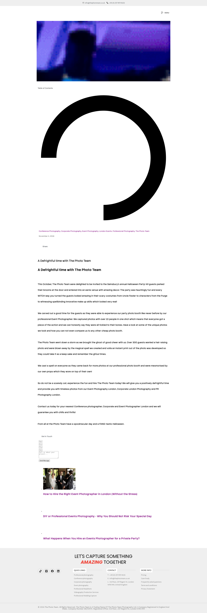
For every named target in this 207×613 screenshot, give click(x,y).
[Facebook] (52, 571)
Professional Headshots (83, 589)
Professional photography (83, 575)
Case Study (145, 579)
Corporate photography (83, 582)
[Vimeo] (46, 571)
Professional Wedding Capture (85, 596)
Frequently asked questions (151, 582)
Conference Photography (49, 231)
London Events (105, 231)
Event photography (81, 585)
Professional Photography (124, 231)
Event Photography (90, 231)
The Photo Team (142, 231)
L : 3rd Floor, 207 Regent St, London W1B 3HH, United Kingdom (121, 583)
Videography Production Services (86, 592)
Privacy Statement (148, 589)
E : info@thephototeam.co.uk (119, 579)
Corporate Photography (71, 231)
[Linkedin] (58, 571)
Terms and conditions (149, 585)
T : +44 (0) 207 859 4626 (116, 575)
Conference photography (83, 579)
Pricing (143, 575)
